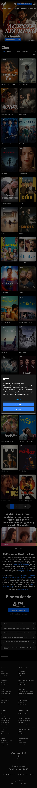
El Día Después (5, 722)
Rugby (2, 731)
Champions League (6, 716)
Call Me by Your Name (26, 441)
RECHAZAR (18, 404)
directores (19, 568)
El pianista (22, 352)
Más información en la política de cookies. (18, 394)
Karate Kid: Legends (25, 501)
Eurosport (3, 738)
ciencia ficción (20, 577)
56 (25, 506)
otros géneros (14, 579)
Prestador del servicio (8, 774)
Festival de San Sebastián (24, 695)
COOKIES (32, 774)
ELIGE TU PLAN (18, 610)
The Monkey (22, 471)
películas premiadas (21, 565)
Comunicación (22, 745)
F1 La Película (23, 84)
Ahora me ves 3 (6, 144)
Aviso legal (18, 774)
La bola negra (21, 673)
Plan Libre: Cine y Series (24, 729)
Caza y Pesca (21, 702)
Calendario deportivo (29, 8)
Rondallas (22, 144)
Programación (4, 745)
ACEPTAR (18, 409)
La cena (21, 203)
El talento (4, 471)
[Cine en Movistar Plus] (18, 536)
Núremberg (22, 114)
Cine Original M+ (5, 673)
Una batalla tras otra (8, 84)
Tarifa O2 (20, 740)
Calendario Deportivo (6, 740)
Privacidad (25, 774)
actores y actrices (24, 570)
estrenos (8, 563)
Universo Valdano (5, 725)
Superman (4, 292)
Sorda (21, 292)
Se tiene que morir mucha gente (26, 680)
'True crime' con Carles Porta (25, 693)
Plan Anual (21, 736)
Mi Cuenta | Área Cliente (24, 718)
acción (19, 575)
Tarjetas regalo (22, 742)
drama (32, 575)
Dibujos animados (22, 698)
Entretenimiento (5, 700)
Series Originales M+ (6, 691)
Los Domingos (23, 173)
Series (3, 8)
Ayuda (18, 758)
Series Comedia (5, 695)
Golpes (21, 233)
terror (12, 577)
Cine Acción (4, 680)
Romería (4, 352)
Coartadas (4, 263)
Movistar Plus (23, 590)
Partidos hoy (4, 742)
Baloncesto (4, 727)
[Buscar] (15, 4)
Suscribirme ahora (24, 4)
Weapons (4, 173)
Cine (9, 8)
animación (30, 577)
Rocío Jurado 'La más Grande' (25, 691)
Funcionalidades (22, 716)
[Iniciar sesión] (34, 4)
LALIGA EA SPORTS (5, 718)
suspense (5, 577)
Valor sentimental (7, 203)
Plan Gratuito (21, 733)
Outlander (21, 678)
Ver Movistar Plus (22, 713)
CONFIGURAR (18, 399)
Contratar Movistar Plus (24, 725)
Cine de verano (5, 684)
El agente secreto (7, 114)
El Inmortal (21, 682)
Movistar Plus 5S (22, 704)
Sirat (2, 233)
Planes (20, 731)
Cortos (3, 682)
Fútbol (16, 8)
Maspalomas (5, 322)
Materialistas (23, 263)
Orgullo (3, 702)
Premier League (5, 720)
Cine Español (4, 675)
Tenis (2, 729)
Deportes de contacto (6, 736)
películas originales (19, 563)
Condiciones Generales (24, 720)
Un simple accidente (25, 322)
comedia (26, 575)
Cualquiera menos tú (8, 441)
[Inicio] (5, 4)
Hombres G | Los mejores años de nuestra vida (26, 688)
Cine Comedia (4, 678)
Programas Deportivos (23, 700)
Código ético (21, 722)
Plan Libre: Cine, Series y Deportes (26, 727)
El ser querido (21, 671)
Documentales (4, 698)
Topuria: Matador (5, 733)
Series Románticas (5, 693)
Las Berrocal (21, 684)
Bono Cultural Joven (23, 738)
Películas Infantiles (6, 687)
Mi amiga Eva (5, 501)
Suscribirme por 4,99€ (10, 39)
